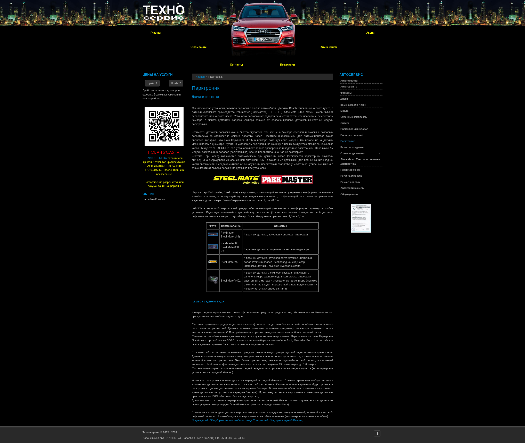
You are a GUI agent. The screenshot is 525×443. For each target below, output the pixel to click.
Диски (344, 98)
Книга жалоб (329, 47)
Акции (370, 32)
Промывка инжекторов (354, 129)
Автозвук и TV (348, 86)
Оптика (344, 123)
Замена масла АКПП (353, 104)
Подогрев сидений (351, 135)
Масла (344, 110)
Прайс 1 (152, 83)
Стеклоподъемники (352, 153)
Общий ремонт (349, 194)
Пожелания (287, 64)
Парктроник (347, 141)
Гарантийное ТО (350, 169)
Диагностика (348, 163)
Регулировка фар (351, 176)
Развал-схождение (352, 147)
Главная (156, 32)
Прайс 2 (176, 83)
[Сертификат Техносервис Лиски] (361, 233)
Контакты (236, 64)
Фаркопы (346, 92)
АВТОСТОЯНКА (157, 158)
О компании (199, 47)
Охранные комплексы (353, 117)
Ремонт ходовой (350, 182)
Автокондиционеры (352, 188)
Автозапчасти (348, 80)
